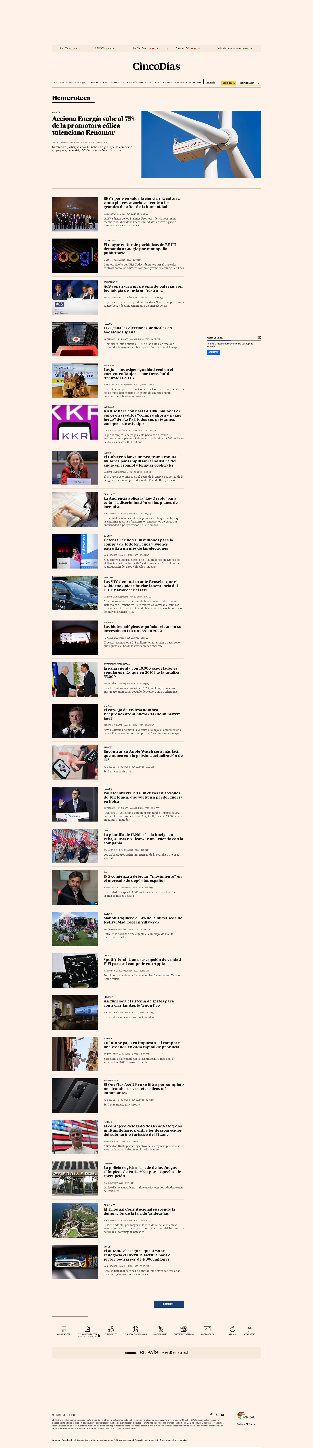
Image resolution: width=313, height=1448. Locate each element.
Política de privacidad (124, 1440)
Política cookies (80, 1440)
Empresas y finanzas (101, 83)
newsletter (215, 337)
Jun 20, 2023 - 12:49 (139, 513)
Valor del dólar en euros (230, 48)
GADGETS (108, 747)
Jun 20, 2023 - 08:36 (137, 1266)
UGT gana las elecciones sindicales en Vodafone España (138, 330)
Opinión (197, 83)
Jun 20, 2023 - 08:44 (123, 1183)
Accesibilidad (141, 1440)
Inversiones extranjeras (117, 664)
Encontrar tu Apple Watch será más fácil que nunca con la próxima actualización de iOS (143, 756)
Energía (56, 113)
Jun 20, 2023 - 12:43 (141, 597)
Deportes (108, 1164)
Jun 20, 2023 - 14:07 (148, 339)
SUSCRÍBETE (229, 83)
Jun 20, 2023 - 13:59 (145, 385)
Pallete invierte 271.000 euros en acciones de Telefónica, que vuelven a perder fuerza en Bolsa (143, 798)
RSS (157, 1440)
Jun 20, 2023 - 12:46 (137, 555)
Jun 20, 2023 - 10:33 (137, 971)
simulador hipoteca (87, 1334)
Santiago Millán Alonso (116, 339)
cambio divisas (160, 1334)
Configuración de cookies (100, 1440)
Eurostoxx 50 (182, 48)
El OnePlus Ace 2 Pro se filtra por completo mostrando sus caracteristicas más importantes (144, 1089)
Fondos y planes (163, 83)
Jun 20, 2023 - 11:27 (143, 767)
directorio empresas (184, 1334)
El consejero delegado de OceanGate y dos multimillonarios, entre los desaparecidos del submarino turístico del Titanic (143, 1131)
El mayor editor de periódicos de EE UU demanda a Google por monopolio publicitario (140, 249)
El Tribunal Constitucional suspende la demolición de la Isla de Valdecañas (139, 1212)
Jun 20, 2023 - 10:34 (138, 929)
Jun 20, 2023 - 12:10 (137, 683)
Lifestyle (108, 955)
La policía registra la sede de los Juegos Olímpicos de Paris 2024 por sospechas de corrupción (142, 1172)
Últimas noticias (182, 83)
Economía (132, 83)
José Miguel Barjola (114, 385)
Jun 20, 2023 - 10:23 (137, 1054)
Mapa (151, 1440)
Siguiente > (169, 1304)
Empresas (109, 407)
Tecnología (110, 241)
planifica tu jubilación (136, 1334)
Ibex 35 (64, 48)
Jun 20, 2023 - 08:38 (139, 1220)
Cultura (108, 453)
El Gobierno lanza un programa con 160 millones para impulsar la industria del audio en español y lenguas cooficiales (141, 461)
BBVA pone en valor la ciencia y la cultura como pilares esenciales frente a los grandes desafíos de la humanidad (142, 203)
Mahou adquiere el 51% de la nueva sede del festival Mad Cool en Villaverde (144, 920)
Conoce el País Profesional (156, 1353)
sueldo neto (111, 1334)
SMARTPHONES (111, 1080)
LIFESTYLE (108, 997)
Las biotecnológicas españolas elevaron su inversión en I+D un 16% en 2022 (142, 629)
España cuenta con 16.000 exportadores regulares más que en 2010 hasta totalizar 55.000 (142, 673)
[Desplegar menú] (54, 66)
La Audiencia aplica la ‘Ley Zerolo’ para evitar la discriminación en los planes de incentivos (141, 503)
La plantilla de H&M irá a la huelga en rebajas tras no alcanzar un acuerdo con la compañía (143, 839)
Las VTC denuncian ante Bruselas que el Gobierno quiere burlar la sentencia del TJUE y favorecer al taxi (141, 586)
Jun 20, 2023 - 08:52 (132, 1141)
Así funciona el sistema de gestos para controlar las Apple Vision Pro (139, 1004)
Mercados (119, 83)
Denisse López (111, 1054)
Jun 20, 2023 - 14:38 (151, 297)
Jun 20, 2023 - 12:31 (138, 638)
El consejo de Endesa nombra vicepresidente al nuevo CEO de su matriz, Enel (142, 714)
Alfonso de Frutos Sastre (117, 767)
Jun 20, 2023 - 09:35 (143, 1100)
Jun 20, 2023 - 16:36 (100, 142)
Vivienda (108, 1039)
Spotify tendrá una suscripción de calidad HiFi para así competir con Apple (142, 962)
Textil (107, 831)
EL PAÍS (209, 81)
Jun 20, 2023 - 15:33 (130, 260)
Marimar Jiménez (112, 472)
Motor (107, 1247)
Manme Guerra (111, 214)
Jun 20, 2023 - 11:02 (142, 888)
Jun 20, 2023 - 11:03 (138, 850)
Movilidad (109, 578)
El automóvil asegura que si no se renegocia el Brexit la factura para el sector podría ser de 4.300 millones (138, 1255)
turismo (108, 1122)
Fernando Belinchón (114, 430)
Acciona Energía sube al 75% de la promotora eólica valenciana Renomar (93, 125)
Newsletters (165, 1440)
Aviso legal (67, 1440)
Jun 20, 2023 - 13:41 (144, 430)
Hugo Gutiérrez (111, 888)
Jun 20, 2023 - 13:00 (141, 472)
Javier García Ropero (115, 850)
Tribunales (109, 494)
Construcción (111, 282)
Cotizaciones (146, 83)
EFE (105, 260)
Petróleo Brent (139, 48)
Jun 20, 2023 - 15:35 (138, 214)
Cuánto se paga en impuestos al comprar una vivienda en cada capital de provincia (142, 1045)
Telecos (108, 324)
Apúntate (213, 352)
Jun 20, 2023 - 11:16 (148, 808)
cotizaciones (207, 1334)
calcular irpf (63, 1334)
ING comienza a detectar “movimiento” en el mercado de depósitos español (143, 879)
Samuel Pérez (110, 683)
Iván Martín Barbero (114, 971)
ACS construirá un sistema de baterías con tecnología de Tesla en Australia (143, 289)
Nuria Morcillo (112, 513)
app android (249, 1334)
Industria (109, 623)
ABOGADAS (109, 366)
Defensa (108, 536)
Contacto (56, 1440)
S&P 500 (100, 48)
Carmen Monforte (113, 725)
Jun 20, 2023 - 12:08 (142, 725)
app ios (232, 1334)
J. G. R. (107, 1183)
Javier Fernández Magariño (66, 142)
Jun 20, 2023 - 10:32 (143, 1013)
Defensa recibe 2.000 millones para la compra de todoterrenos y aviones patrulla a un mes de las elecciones (138, 545)
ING (105, 872)
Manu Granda (110, 555)
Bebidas (108, 914)
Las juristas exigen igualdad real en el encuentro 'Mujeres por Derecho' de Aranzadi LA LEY (138, 374)
